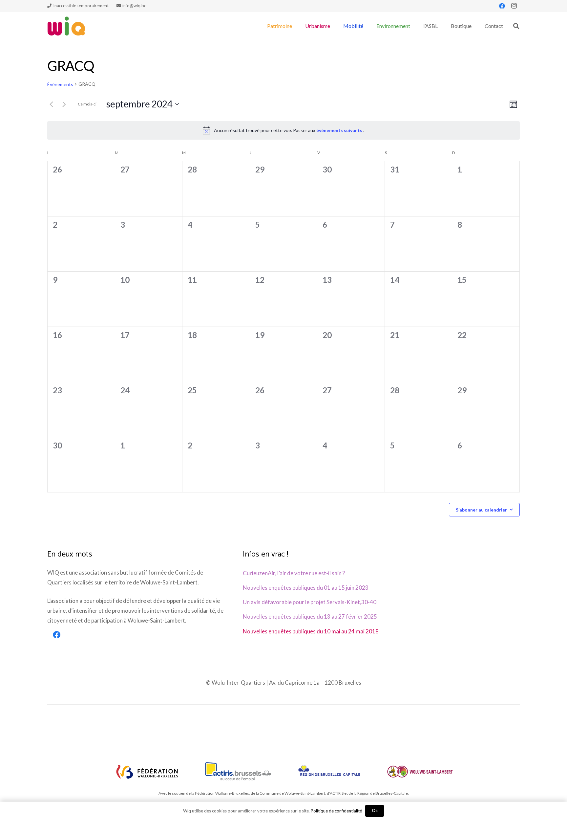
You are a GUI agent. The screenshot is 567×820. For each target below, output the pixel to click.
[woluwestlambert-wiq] (420, 771)
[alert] (283, 130)
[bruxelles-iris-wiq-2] (329, 771)
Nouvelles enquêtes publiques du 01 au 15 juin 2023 (305, 587)
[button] (295, 26)
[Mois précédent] (51, 104)
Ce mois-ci (87, 104)
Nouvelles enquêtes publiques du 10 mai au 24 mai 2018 (311, 631)
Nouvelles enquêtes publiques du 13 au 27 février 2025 (310, 616)
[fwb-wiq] (147, 771)
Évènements (60, 84)
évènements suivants (339, 130)
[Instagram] (514, 6)
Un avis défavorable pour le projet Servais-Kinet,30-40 (309, 602)
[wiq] (66, 26)
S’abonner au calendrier (481, 509)
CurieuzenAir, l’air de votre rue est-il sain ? (294, 573)
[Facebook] (502, 6)
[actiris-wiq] (238, 771)
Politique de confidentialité (336, 810)
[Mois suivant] (64, 104)
